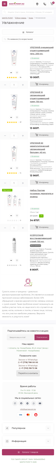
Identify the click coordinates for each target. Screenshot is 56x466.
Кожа (31, 18)
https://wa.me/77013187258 (33, 403)
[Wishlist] (17, 72)
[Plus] (23, 85)
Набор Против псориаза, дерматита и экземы (41, 193)
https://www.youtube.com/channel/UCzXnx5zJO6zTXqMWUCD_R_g (40, 403)
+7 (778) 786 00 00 (29, 362)
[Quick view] (11, 72)
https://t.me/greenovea (27, 403)
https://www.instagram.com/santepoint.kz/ (15, 403)
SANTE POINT (7, 18)
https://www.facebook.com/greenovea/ (21, 403)
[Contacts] (44, 4)
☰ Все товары (20, 18)
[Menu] (4, 3)
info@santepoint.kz (28, 409)
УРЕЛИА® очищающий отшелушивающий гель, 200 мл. (42, 50)
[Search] (5, 12)
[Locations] (37, 4)
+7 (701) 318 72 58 (29, 368)
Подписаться (41, 337)
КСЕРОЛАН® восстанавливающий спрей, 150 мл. (41, 238)
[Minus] (5, 85)
